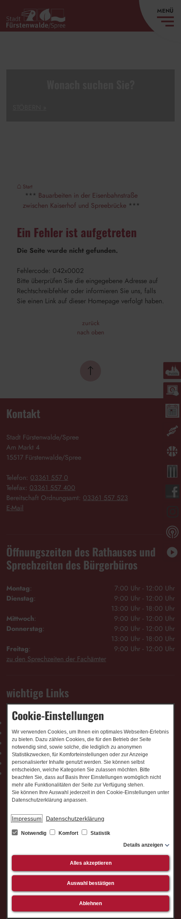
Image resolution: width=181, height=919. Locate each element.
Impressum (27, 818)
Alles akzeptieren (91, 863)
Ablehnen (90, 903)
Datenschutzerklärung (75, 818)
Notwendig (34, 833)
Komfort (68, 833)
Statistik (99, 833)
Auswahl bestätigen (90, 883)
